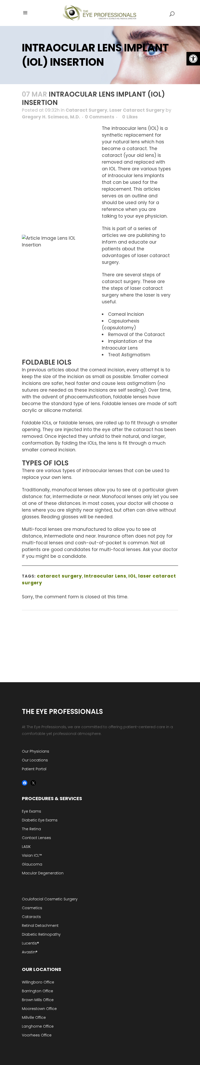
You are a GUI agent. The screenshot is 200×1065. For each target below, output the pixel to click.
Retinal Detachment (40, 925)
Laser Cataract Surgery (137, 110)
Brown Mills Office (38, 999)
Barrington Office (37, 991)
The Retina (31, 829)
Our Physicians (35, 751)
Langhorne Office (38, 1026)
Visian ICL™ (32, 855)
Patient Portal (34, 769)
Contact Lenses (36, 837)
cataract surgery (59, 576)
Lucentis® (30, 943)
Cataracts (31, 916)
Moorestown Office (39, 1008)
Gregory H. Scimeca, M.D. (51, 117)
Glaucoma (32, 864)
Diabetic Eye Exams (40, 820)
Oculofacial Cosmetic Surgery (50, 899)
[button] (193, 58)
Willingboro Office (38, 982)
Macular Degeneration (43, 873)
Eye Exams (31, 811)
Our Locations (35, 760)
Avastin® (30, 952)
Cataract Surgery (86, 110)
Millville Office (34, 1017)
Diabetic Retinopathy (41, 934)
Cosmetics (32, 907)
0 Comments (99, 117)
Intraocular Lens (105, 576)
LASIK (26, 846)
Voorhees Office (37, 1035)
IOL (132, 576)
